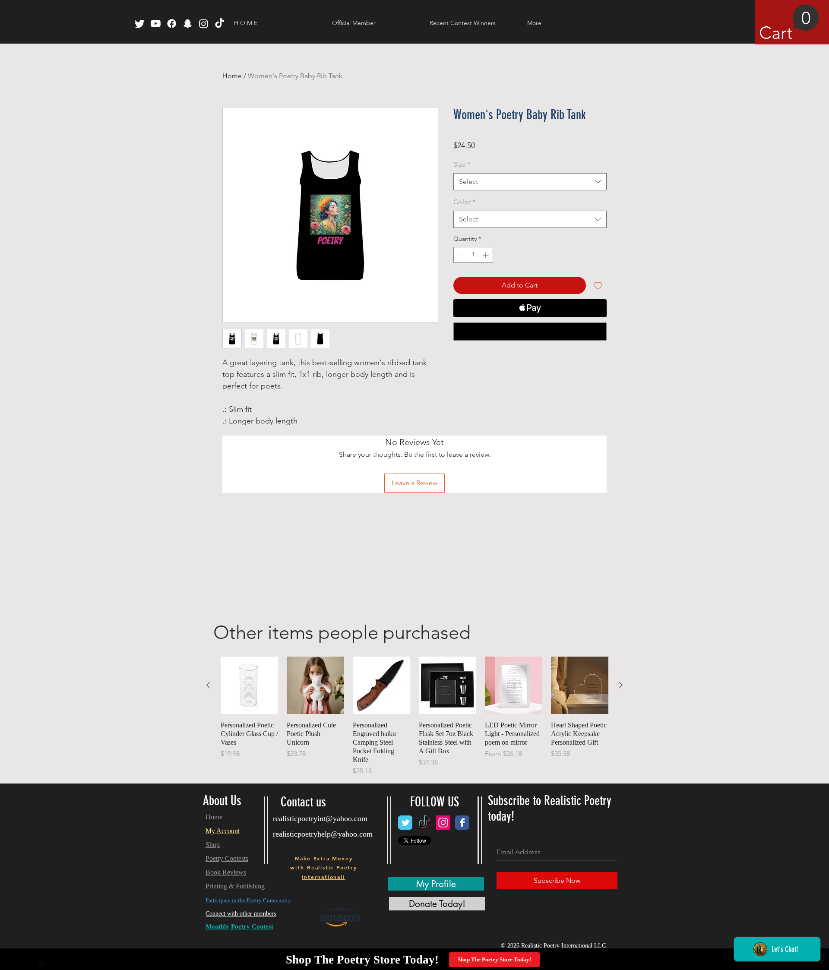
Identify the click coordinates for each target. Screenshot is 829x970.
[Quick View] (249, 685)
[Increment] (486, 254)
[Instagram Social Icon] (443, 822)
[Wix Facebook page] (462, 822)
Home (232, 76)
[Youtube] (155, 23)
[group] (414, 716)
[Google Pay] (530, 331)
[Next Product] (621, 685)
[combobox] (530, 181)
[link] (789, 23)
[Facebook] (171, 23)
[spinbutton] (473, 254)
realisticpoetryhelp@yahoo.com (323, 834)
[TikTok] (219, 23)
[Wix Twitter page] (405, 822)
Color (464, 202)
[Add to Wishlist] (598, 285)
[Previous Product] (208, 685)
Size (462, 164)
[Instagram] (203, 23)
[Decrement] (460, 254)
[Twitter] (140, 23)
